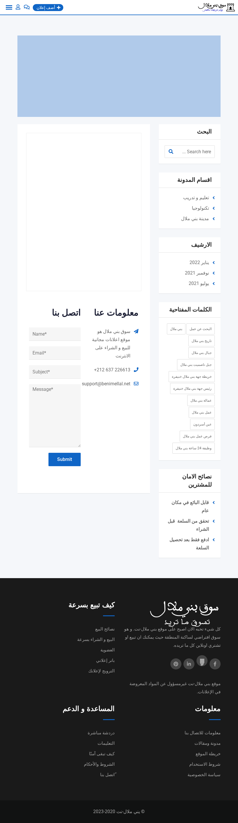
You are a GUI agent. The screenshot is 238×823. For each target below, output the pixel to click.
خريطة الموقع (208, 753)
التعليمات (106, 743)
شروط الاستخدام (205, 764)
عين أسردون (202, 424)
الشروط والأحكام (99, 764)
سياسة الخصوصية (204, 774)
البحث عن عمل (201, 329)
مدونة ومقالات (207, 743)
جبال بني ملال (202, 353)
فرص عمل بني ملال (197, 436)
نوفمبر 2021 (197, 273)
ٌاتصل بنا (107, 774)
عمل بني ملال (202, 412)
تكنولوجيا (200, 208)
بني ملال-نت (199, 683)
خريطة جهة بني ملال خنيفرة (192, 377)
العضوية (107, 650)
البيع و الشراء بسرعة (96, 639)
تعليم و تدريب (196, 197)
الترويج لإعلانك (101, 671)
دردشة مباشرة (101, 732)
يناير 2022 (199, 262)
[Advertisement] (119, 76)
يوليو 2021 (199, 283)
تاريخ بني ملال (202, 341)
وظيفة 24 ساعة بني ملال (194, 448)
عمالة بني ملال (201, 400)
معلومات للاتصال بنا (203, 732)
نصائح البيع (105, 629)
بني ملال (176, 329)
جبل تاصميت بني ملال (196, 365)
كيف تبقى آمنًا (102, 753)
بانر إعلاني (105, 660)
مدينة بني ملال (195, 218)
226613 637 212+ (112, 370)
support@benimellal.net (106, 383)
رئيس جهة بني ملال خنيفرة (192, 388)
